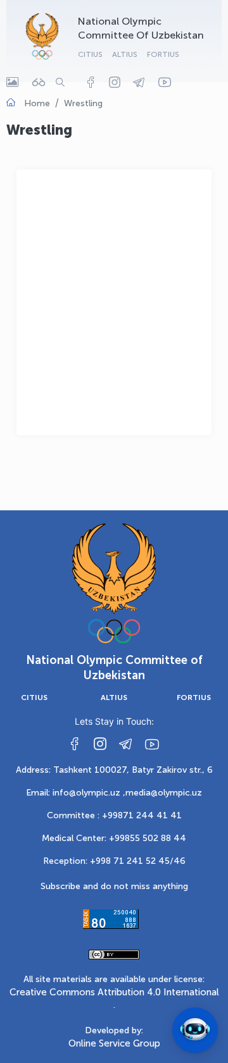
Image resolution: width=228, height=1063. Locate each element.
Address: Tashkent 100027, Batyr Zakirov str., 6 (114, 770)
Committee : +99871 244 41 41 (114, 815)
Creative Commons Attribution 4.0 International (114, 992)
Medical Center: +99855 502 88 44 (114, 838)
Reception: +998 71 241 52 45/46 (114, 861)
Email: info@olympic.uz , (75, 792)
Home (37, 103)
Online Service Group (114, 1043)
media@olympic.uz (163, 792)
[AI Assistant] (195, 1030)
